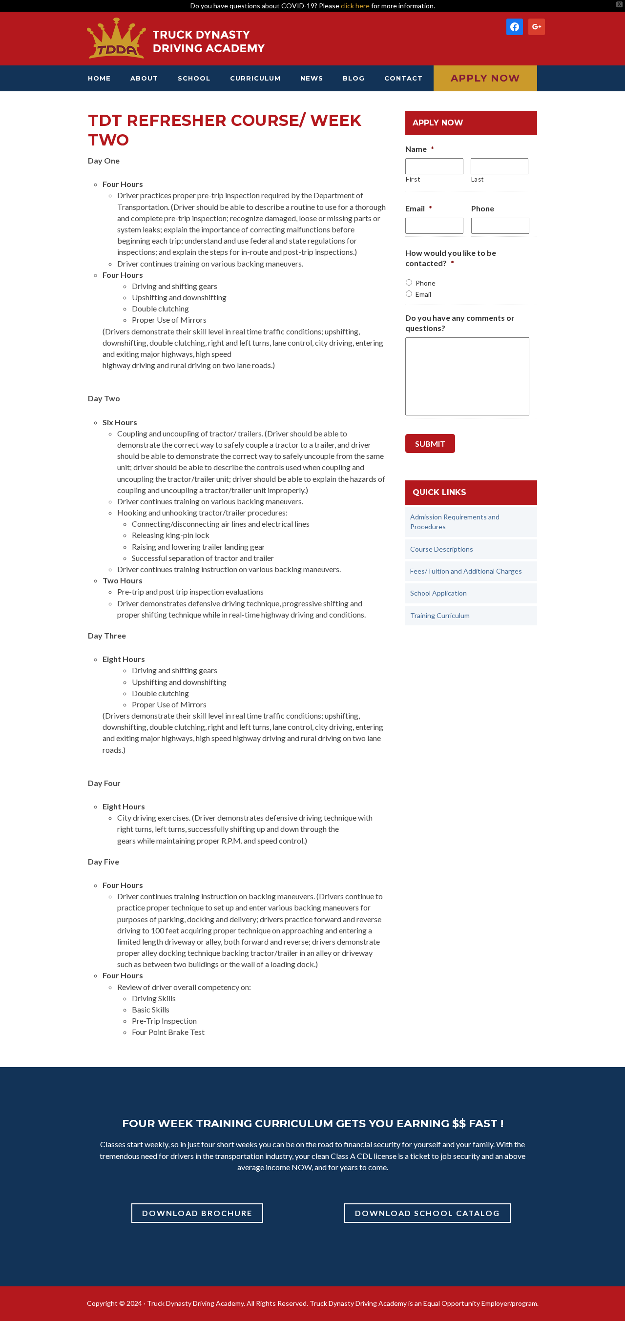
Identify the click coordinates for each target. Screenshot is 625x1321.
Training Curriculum (440, 615)
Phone (482, 208)
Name (419, 148)
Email (418, 208)
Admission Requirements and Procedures (455, 522)
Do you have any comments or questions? (460, 322)
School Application (438, 593)
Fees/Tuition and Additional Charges (466, 571)
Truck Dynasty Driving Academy (175, 38)
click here (355, 5)
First (413, 179)
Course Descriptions (441, 549)
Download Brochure (197, 1213)
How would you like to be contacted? (450, 258)
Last (477, 179)
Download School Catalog (427, 1213)
